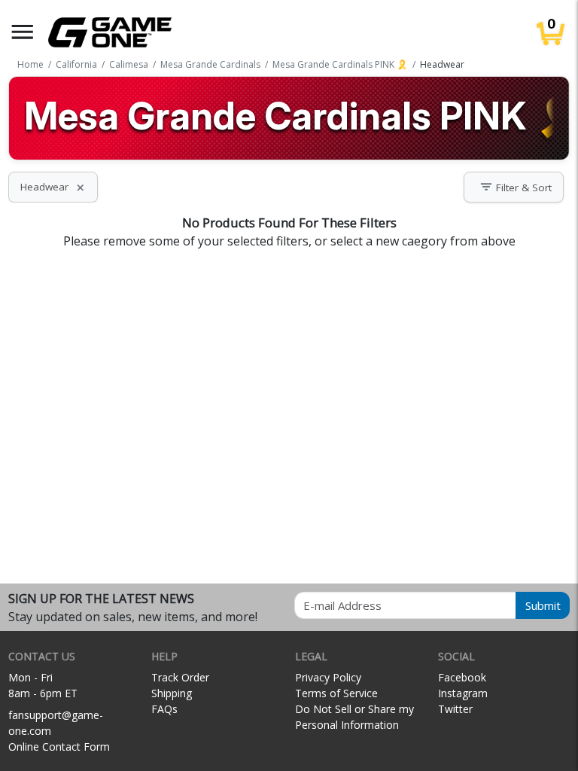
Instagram (463, 693)
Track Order (180, 677)
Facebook (462, 677)
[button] (22, 32)
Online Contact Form (59, 746)
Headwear (53, 187)
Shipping (171, 693)
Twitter (455, 709)
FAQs (164, 709)
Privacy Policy (328, 677)
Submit (543, 605)
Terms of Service (336, 693)
